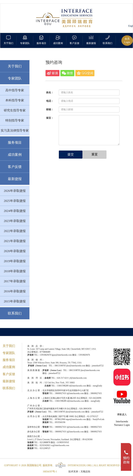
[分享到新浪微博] (52, 73)
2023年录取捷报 (15, 221)
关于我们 (15, 66)
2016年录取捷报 (15, 291)
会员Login (127, 40)
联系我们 (15, 313)
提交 (71, 154)
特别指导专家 (14, 120)
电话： (50, 101)
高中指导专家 (14, 90)
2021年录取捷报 (15, 241)
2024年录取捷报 (15, 211)
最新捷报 (15, 179)
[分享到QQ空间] (84, 73)
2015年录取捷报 (15, 301)
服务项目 (15, 142)
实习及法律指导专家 (15, 130)
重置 (94, 154)
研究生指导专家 (15, 110)
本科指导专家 (14, 100)
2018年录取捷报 (15, 271)
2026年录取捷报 (15, 191)
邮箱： (50, 109)
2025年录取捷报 (15, 201)
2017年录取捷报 (15, 281)
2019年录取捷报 (15, 261)
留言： (50, 118)
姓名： (50, 92)
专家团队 (15, 78)
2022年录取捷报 (15, 231)
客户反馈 (15, 167)
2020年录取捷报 (15, 251)
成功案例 (15, 154)
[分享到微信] (67, 73)
